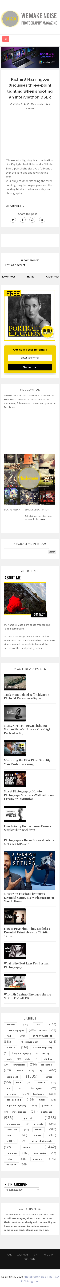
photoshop (46, 1112)
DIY (35, 1255)
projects (38, 1124)
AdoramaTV (17, 205)
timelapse (12, 1153)
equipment (12, 1077)
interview (11, 1094)
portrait (28, 1118)
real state (12, 1129)
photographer (19, 1112)
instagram (36, 1088)
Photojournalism (29, 1042)
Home (30, 276)
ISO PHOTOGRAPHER (42, 1036)
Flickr (9, 1036)
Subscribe (30, 367)
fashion (48, 1077)
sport (9, 1135)
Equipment (23, 1255)
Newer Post (8, 276)
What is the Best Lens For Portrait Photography (26, 965)
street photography (42, 1141)
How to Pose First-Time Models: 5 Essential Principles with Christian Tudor (27, 932)
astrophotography (42, 1047)
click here (38, 519)
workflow (11, 1164)
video (9, 1159)
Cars (38, 1024)
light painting (14, 1099)
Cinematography (15, 1030)
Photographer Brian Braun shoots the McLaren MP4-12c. (29, 842)
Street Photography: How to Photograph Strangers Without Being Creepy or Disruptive (29, 795)
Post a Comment (15, 265)
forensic (40, 1082)
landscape (38, 1094)
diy (41, 1070)
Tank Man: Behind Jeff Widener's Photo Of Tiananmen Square (26, 696)
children (48, 1059)
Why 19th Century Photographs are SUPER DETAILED (27, 996)
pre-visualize (13, 1124)
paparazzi (47, 1105)
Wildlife (11, 1047)
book (9, 1059)
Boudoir (11, 1024)
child (27, 1059)
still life (11, 1141)
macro (42, 1099)
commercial (18, 1064)
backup (45, 1053)
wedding (37, 1159)
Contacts (29, 1259)
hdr (8, 1088)
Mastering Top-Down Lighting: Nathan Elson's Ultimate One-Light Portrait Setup (28, 729)
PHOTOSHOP (48, 1255)
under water (39, 1153)
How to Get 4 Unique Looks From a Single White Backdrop (27, 828)
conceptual (46, 1064)
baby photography (21, 1053)
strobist (27, 1147)
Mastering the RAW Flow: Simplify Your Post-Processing (27, 762)
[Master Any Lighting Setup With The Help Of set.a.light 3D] (30, 57)
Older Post (52, 276)
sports (37, 1135)
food (18, 1082)
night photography (16, 1105)
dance (19, 1070)
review (38, 1129)
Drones (43, 1030)
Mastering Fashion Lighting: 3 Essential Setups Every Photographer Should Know (29, 897)
